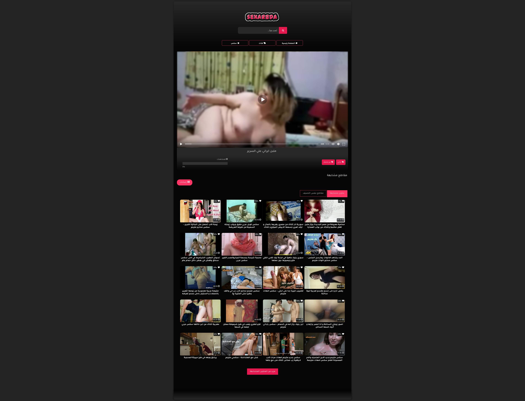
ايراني (339, 162)
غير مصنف (327, 162)
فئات (261, 43)
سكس (234, 43)
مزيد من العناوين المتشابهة (262, 372)
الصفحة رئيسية (288, 43)
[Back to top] (516, 393)
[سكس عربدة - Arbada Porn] (262, 17)
